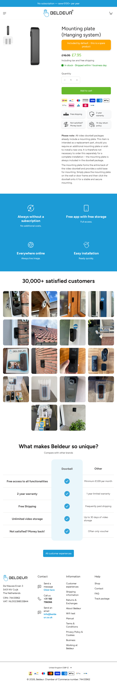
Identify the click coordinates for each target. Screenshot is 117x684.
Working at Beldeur (72, 647)
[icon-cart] (110, 13)
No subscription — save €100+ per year (58, 3)
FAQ (97, 593)
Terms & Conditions (72, 625)
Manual (70, 618)
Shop (97, 583)
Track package (102, 598)
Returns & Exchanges (71, 601)
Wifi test (70, 613)
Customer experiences (72, 585)
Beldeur (40, 679)
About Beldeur (73, 608)
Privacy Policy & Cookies (74, 633)
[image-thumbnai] (8, 30)
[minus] (65, 80)
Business (70, 640)
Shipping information (72, 593)
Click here (49, 589)
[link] (16, 304)
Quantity (66, 73)
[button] (86, 90)
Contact (99, 588)
